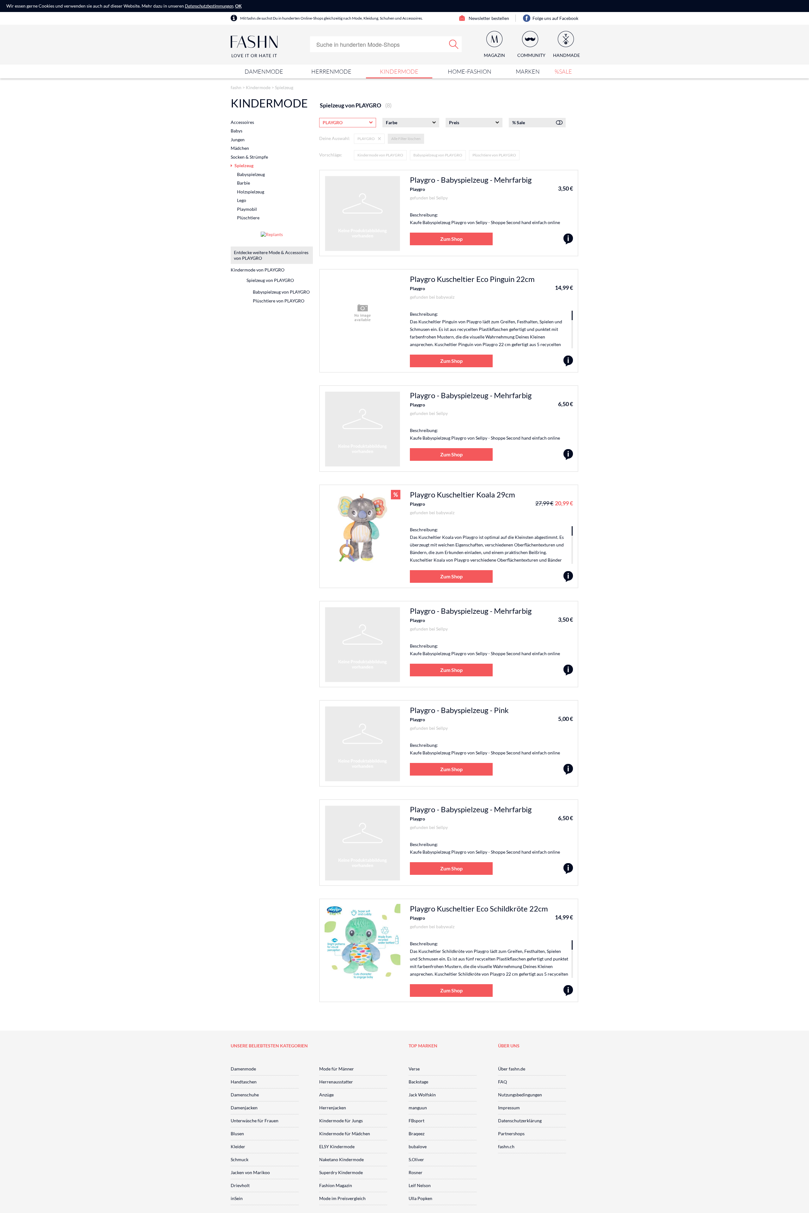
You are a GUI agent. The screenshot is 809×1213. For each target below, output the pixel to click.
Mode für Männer (336, 1068)
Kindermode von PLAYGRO (380, 155)
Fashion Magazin (335, 1185)
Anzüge (326, 1094)
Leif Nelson (420, 1185)
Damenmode (264, 71)
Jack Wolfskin (422, 1094)
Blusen (237, 1133)
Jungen (238, 139)
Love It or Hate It (254, 55)
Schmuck (239, 1159)
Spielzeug (284, 87)
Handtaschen (244, 1081)
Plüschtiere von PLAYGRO (494, 155)
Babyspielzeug (251, 174)
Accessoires (242, 122)
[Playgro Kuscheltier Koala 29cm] (568, 576)
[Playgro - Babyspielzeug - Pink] (568, 769)
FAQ (502, 1081)
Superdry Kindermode (341, 1172)
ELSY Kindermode (337, 1146)
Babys (236, 130)
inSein (237, 1198)
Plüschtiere (248, 217)
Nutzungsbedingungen (520, 1094)
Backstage (418, 1081)
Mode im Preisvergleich (342, 1198)
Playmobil (247, 209)
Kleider (238, 1146)
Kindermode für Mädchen (344, 1133)
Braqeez (416, 1133)
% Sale (518, 122)
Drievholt (240, 1185)
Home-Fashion (469, 71)
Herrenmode (331, 71)
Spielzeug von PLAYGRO (270, 280)
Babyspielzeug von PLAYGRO (437, 155)
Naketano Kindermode (341, 1159)
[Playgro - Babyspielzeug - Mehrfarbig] (568, 239)
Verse (414, 1068)
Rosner (416, 1172)
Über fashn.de (511, 1068)
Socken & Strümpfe (249, 157)
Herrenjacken (332, 1107)
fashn (236, 87)
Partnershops (511, 1133)
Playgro (417, 189)
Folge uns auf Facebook (555, 18)
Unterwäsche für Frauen (254, 1120)
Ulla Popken (420, 1198)
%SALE (563, 71)
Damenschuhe (245, 1094)
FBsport (416, 1120)
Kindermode (399, 71)
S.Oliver (416, 1159)
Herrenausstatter (336, 1081)
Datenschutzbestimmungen (209, 6)
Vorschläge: (330, 154)
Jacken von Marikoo (250, 1172)
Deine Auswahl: (334, 138)
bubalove (418, 1146)
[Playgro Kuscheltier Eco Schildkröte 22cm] (568, 990)
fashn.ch (506, 1146)
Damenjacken (244, 1107)
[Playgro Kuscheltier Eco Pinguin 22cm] (568, 361)
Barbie (243, 183)
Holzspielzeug (250, 191)
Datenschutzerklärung (520, 1120)
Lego (241, 200)
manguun (418, 1107)
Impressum (509, 1107)
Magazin (494, 55)
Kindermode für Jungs (341, 1120)
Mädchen (240, 148)
